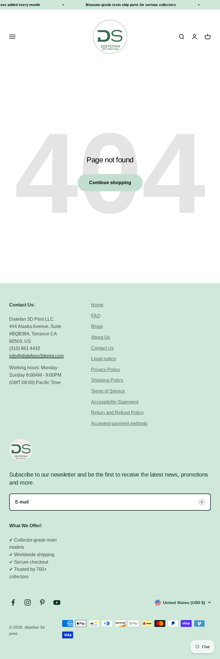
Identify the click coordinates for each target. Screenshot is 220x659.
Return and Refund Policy (117, 412)
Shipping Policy (107, 380)
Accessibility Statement (114, 402)
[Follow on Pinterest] (42, 602)
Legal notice (103, 358)
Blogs (97, 326)
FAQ (95, 315)
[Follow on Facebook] (13, 602)
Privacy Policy (105, 369)
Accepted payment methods (119, 423)
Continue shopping (110, 182)
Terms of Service (108, 391)
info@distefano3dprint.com (36, 355)
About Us (100, 337)
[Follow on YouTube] (57, 602)
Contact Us (102, 348)
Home (97, 304)
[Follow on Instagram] (28, 602)
